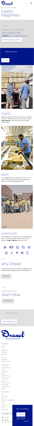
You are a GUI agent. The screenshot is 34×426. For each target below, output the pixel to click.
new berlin (3, 357)
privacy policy (4, 409)
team (5, 174)
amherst (3, 346)
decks (2, 373)
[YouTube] (2, 420)
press (2, 407)
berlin (2, 348)
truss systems (4, 379)
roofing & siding (5, 386)
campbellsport (5, 350)
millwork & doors (5, 377)
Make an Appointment (9, 321)
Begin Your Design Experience (12, 39)
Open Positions (8, 300)
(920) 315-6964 (20, 419)
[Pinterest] (5, 420)
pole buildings (4, 384)
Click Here (21, 414)
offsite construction (6, 382)
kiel (2, 356)
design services (5, 375)
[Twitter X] (5, 417)
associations (4, 405)
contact (3, 402)
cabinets (3, 369)
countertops (4, 371)
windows (3, 388)
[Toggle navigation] (31, 3)
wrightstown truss (5, 361)
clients (5, 113)
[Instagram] (8, 417)
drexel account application (8, 400)
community (9, 233)
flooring (3, 381)
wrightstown (4, 359)
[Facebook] (2, 417)
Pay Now (5, 60)
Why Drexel (6, 276)
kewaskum (4, 354)
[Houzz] (8, 420)
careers (3, 404)
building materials (5, 367)
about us (3, 398)
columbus (3, 352)
